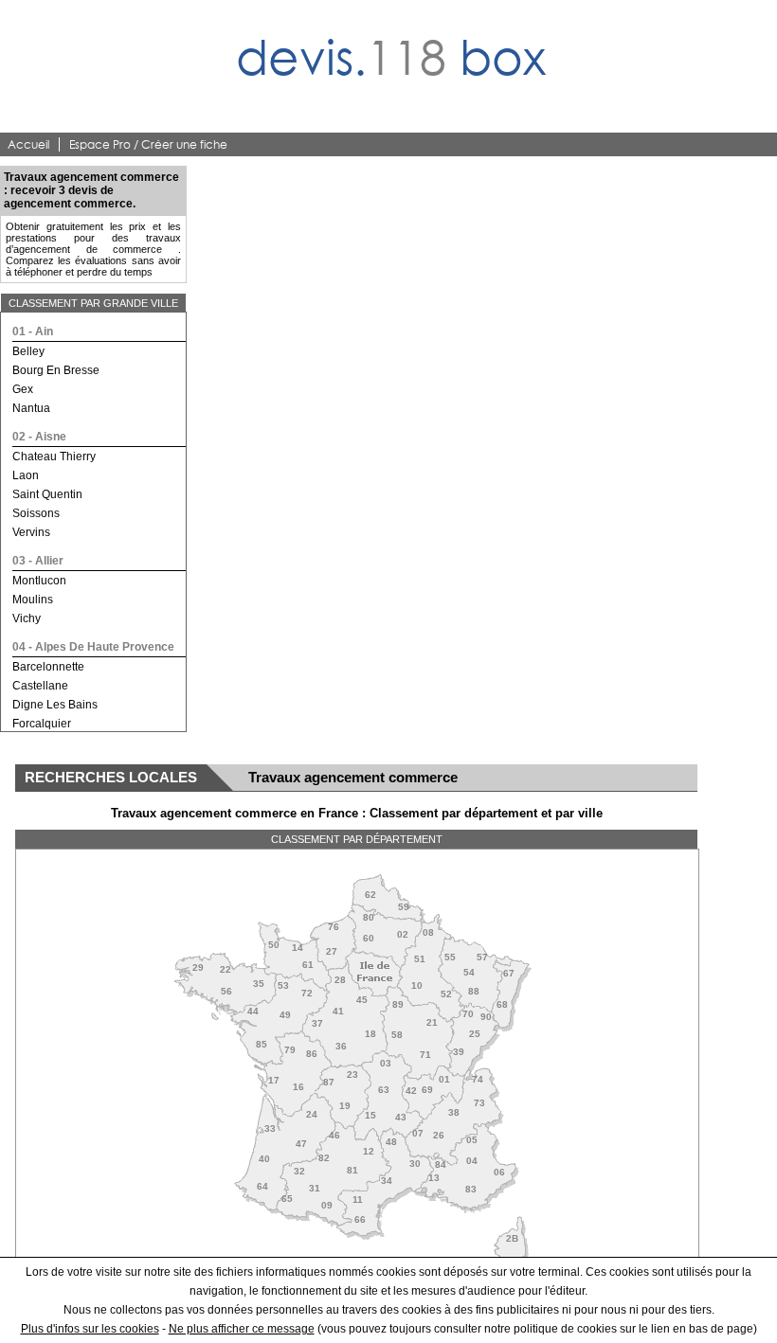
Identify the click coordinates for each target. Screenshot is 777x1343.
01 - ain (32, 331)
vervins (31, 532)
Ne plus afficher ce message (242, 1328)
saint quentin (47, 494)
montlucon (39, 580)
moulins (32, 599)
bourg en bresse (55, 370)
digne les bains (55, 704)
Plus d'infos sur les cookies (90, 1328)
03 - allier (37, 560)
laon (25, 475)
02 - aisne (39, 436)
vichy (26, 618)
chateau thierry (54, 456)
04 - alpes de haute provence (93, 647)
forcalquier (41, 723)
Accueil (28, 144)
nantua (31, 408)
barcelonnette (48, 666)
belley (28, 351)
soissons (36, 513)
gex (22, 389)
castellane (40, 685)
